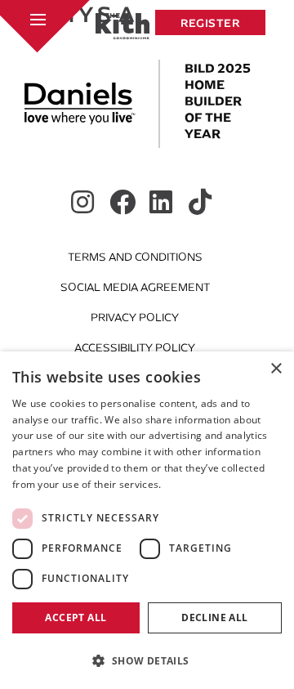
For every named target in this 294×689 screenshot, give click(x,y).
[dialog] (147, 520)
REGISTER (210, 22)
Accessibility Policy (134, 348)
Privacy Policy (135, 317)
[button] (147, 660)
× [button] (276, 369)
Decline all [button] (214, 617)
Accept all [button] (75, 617)
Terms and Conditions (135, 257)
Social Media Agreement (135, 287)
